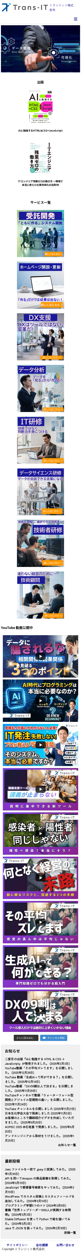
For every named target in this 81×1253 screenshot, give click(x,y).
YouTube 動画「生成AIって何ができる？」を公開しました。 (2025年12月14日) (39, 1079)
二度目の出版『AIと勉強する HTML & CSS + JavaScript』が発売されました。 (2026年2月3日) (37, 1061)
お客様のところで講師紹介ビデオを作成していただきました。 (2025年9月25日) (39, 1119)
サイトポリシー (17, 1245)
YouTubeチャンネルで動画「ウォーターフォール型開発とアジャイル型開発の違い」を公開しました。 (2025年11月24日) (39, 1099)
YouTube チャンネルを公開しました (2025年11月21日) (40, 1108)
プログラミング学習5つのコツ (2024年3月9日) (35, 1205)
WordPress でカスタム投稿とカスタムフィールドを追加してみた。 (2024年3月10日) (40, 1198)
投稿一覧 (70, 1232)
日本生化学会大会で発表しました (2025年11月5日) (38, 1113)
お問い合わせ (65, 1245)
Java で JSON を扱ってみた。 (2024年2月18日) (36, 1228)
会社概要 (42, 1245)
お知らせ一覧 (67, 1145)
